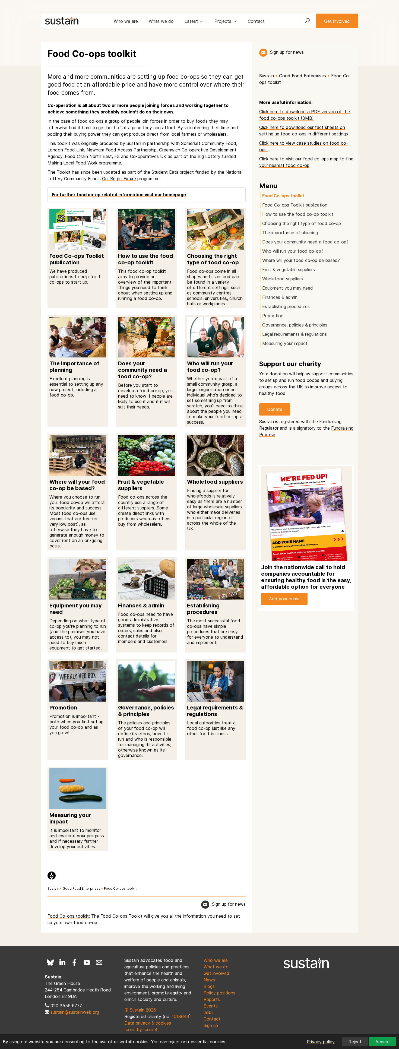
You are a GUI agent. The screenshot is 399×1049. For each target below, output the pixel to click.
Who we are (126, 21)
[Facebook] (74, 962)
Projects (223, 21)
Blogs (209, 986)
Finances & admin (279, 297)
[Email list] (99, 962)
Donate (274, 409)
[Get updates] (263, 53)
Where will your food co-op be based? (301, 260)
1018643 (180, 1016)
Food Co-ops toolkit (120, 888)
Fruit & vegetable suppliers (288, 269)
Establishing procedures (286, 306)
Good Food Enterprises (81, 888)
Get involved (337, 21)
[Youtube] (86, 962)
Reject (355, 1041)
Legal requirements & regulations (294, 334)
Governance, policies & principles (294, 325)
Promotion (272, 315)
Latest (192, 21)
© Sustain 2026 (140, 1010)
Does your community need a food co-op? (305, 242)
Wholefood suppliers (282, 278)
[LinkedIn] (62, 962)
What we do (161, 21)
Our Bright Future (119, 178)
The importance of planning (290, 232)
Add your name (284, 598)
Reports (212, 999)
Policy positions (219, 993)
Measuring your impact (285, 343)
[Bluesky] (50, 962)
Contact (256, 21)
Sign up (211, 1025)
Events (211, 1006)
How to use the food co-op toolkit (297, 214)
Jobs (209, 1012)
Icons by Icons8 (140, 1029)
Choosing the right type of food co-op (301, 223)
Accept (382, 1041)
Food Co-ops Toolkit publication (294, 205)
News (209, 980)
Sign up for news (287, 52)
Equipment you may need (287, 288)
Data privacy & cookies (147, 1023)
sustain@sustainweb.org (74, 1012)
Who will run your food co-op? (292, 251)
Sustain (53, 888)
